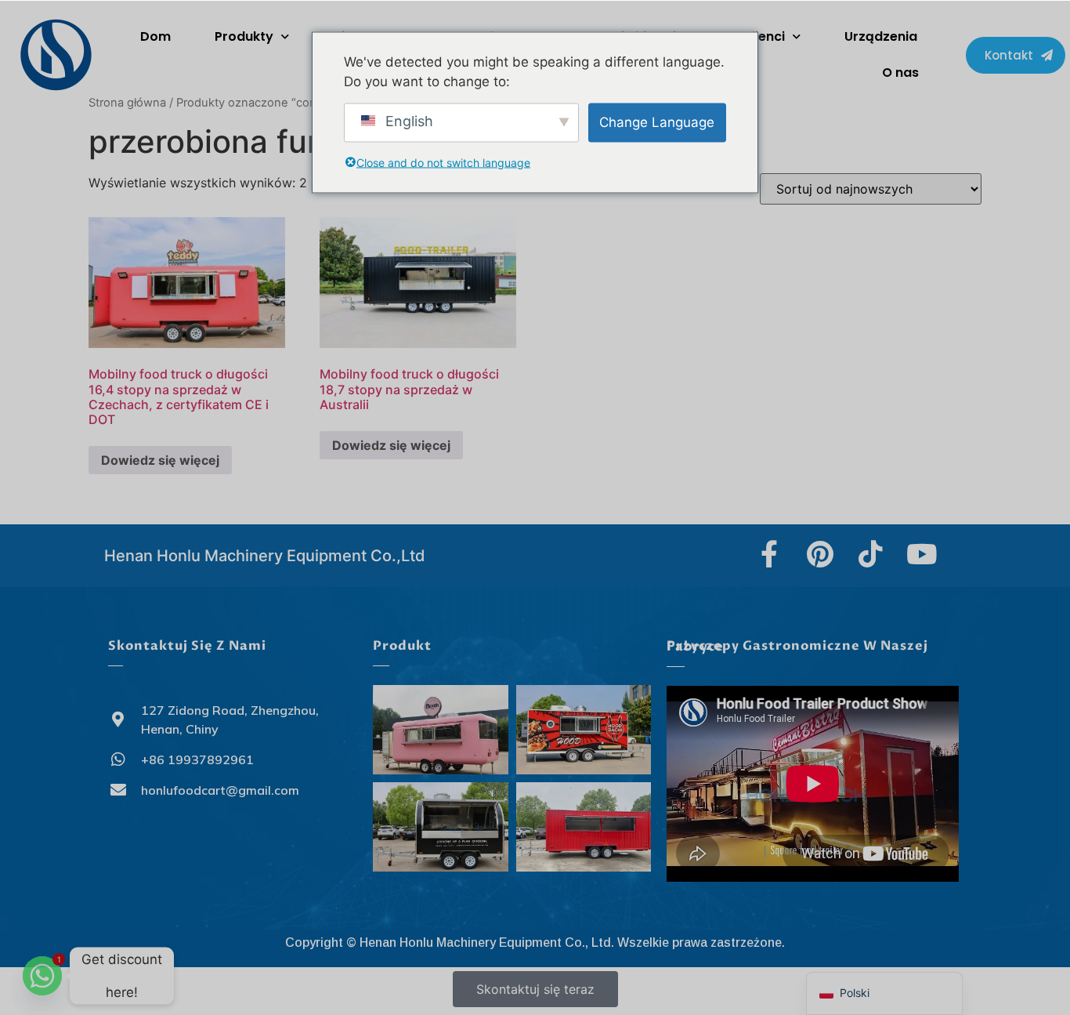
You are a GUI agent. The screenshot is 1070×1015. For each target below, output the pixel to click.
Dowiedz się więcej (160, 460)
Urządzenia (880, 36)
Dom (155, 36)
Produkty (244, 36)
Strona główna (127, 103)
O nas (900, 72)
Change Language (656, 121)
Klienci (764, 36)
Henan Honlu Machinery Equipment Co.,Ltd (264, 555)
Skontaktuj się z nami (187, 645)
